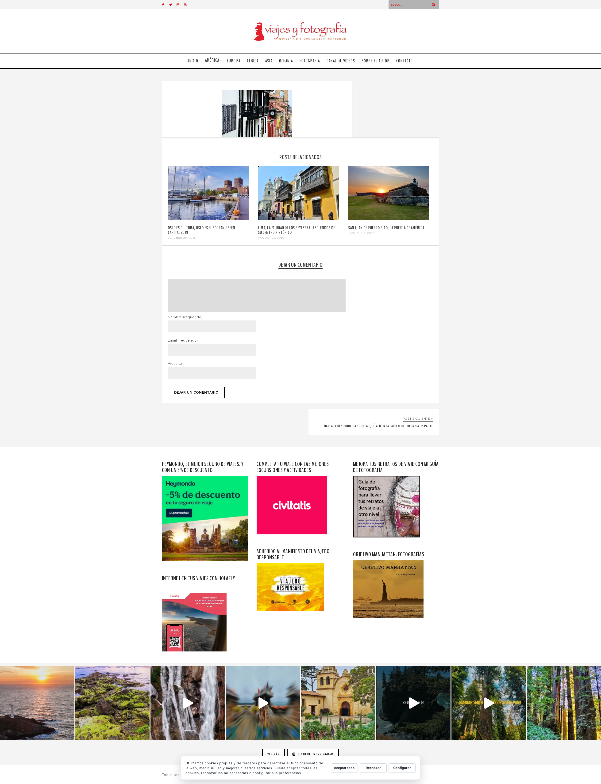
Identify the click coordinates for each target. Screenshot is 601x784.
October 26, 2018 (182, 237)
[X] (172, 4)
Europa (233, 61)
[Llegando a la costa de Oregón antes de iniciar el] (413, 703)
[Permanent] (208, 219)
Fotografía (310, 61)
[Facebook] (165, 4)
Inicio (193, 61)
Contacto (404, 61)
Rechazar (373, 768)
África (252, 61)
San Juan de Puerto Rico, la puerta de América (386, 228)
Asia (269, 61)
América (212, 60)
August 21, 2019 (271, 237)
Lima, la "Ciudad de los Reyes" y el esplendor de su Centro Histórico (296, 230)
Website (175, 363)
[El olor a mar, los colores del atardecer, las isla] (112, 703)
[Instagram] (180, 4)
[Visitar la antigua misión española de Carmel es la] (338, 703)
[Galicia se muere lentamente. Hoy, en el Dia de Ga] (187, 703)
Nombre (185, 317)
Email (183, 340)
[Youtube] (187, 4)
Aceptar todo (344, 768)
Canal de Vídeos (341, 61)
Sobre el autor (376, 61)
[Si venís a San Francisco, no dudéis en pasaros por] (263, 703)
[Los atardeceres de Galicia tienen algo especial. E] (37, 703)
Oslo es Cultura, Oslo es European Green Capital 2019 (201, 230)
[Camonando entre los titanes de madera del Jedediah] (488, 703)
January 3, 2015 (361, 233)
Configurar (402, 768)
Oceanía (286, 61)
